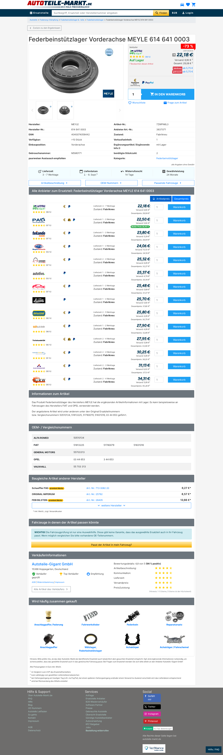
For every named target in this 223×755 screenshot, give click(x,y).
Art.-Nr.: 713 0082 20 (97, 488)
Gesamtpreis (181, 198)
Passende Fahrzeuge (168, 183)
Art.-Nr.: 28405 (94, 500)
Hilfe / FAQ (213, 749)
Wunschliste (136, 102)
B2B (174, 12)
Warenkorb (167, 94)
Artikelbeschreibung (55, 183)
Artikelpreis (161, 199)
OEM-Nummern (112, 183)
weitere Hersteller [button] (111, 505)
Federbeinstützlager (95, 20)
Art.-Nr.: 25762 (94, 494)
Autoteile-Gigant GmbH (52, 564)
